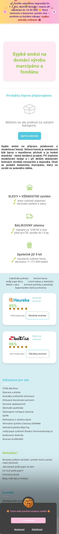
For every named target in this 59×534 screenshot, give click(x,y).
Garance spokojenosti (14, 404)
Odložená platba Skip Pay (16, 427)
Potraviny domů (11, 474)
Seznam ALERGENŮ (13, 439)
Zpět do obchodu (29, 136)
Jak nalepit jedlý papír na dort (18, 466)
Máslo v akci (12, 284)
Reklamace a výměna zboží (17, 419)
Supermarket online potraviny (30, 288)
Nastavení (19, 529)
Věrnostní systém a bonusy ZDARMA (22, 423)
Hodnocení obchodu (13, 435)
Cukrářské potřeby (18, 278)
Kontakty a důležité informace (18, 396)
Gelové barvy (40, 278)
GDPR (6, 415)
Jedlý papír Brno (14, 281)
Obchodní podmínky (13, 408)
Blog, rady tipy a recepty (15, 478)
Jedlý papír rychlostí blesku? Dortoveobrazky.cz (28, 431)
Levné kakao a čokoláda (40, 281)
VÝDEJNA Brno (10, 388)
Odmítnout (37, 529)
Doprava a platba (11, 392)
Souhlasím (30, 520)
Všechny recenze (37, 315)
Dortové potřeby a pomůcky (38, 284)
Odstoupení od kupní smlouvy (18, 412)
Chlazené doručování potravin (18, 400)
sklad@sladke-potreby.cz (16, 501)
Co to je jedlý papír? (13, 470)
